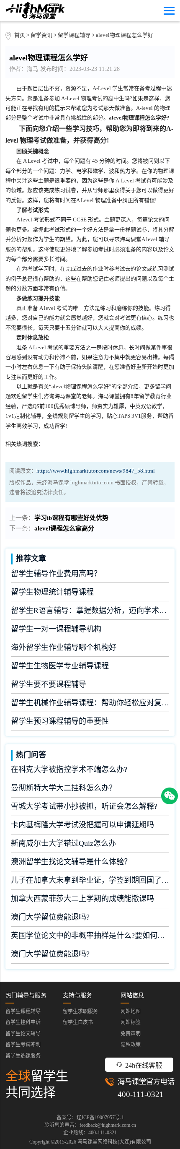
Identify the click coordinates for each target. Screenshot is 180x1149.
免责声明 (131, 1034)
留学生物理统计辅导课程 (52, 592)
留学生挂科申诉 (23, 1022)
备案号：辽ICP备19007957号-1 (90, 1117)
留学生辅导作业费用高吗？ (56, 573)
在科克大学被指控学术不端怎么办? (69, 769)
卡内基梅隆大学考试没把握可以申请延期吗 (82, 825)
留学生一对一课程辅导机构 (56, 629)
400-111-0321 (141, 1094)
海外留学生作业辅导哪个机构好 (63, 647)
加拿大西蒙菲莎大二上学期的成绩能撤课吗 (82, 898)
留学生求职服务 (80, 1011)
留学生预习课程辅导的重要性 (60, 721)
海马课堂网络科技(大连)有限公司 (114, 1142)
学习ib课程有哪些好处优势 (71, 518)
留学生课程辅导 (23, 1011)
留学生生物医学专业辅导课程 (60, 666)
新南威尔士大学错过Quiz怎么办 (63, 843)
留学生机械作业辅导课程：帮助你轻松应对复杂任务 (90, 703)
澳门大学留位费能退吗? (50, 917)
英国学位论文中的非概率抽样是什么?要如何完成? (90, 935)
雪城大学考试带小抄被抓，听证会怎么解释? (84, 806)
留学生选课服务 (23, 1056)
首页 (19, 35)
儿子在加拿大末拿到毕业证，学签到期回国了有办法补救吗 (90, 880)
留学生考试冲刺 (23, 1045)
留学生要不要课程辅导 (48, 684)
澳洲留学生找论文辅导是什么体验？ (71, 862)
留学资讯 (41, 35)
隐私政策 (131, 1045)
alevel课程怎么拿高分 (64, 528)
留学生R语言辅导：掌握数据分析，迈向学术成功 (90, 610)
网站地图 (131, 1011)
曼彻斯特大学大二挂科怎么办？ (63, 788)
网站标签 (131, 1022)
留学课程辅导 (74, 35)
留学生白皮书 (78, 1022)
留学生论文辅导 (23, 1034)
